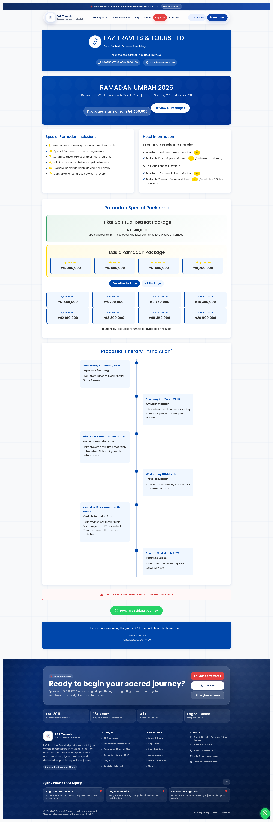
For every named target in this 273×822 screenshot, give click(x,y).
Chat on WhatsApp (209, 675)
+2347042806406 (204, 750)
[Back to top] (226, 782)
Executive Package (124, 283)
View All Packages (172, 108)
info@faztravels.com (206, 756)
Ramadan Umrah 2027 (116, 755)
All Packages (111, 738)
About (147, 17)
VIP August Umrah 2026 (117, 743)
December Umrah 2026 (117, 749)
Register (160, 17)
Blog (137, 17)
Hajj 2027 (109, 760)
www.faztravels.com (206, 761)
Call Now (210, 685)
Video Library (155, 755)
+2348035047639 (203, 744)
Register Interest (210, 695)
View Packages (171, 6)
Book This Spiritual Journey (138, 611)
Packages (98, 17)
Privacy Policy (201, 812)
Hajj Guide (154, 743)
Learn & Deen (119, 17)
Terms (215, 812)
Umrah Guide (155, 749)
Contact (174, 17)
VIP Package (153, 283)
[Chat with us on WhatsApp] (265, 813)
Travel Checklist (157, 760)
